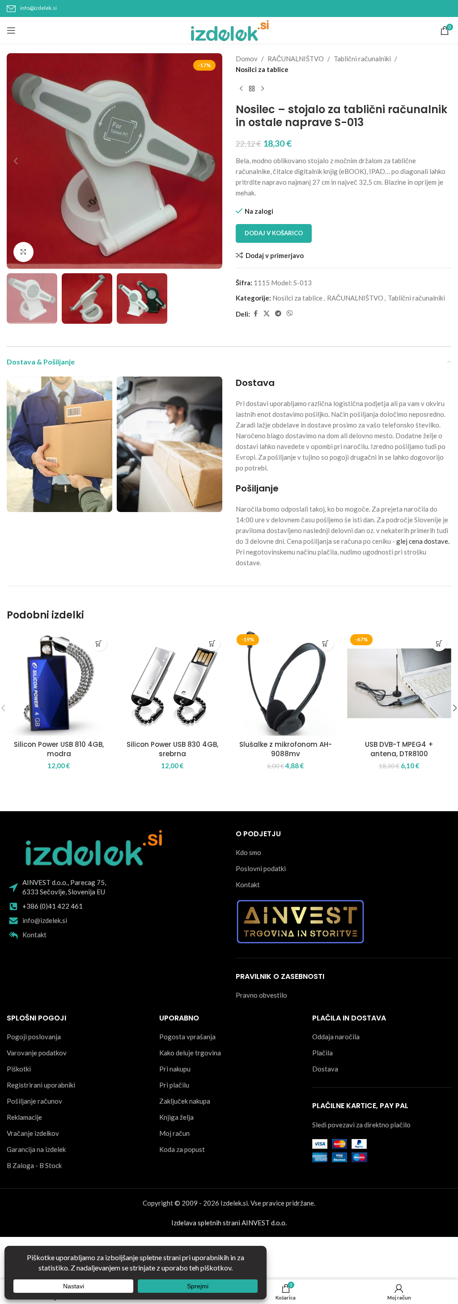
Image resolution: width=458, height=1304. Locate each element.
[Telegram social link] (278, 314)
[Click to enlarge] (23, 252)
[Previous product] (241, 89)
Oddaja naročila (336, 1037)
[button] (16, 161)
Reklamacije (24, 1117)
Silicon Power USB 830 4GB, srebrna (172, 749)
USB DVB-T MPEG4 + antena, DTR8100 (399, 749)
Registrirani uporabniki (41, 1085)
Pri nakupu (175, 1069)
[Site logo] (229, 29)
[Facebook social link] (255, 314)
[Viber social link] (290, 314)
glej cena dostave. (423, 541)
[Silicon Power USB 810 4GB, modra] (59, 683)
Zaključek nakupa (184, 1101)
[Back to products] (251, 89)
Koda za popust (182, 1149)
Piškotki (19, 1069)
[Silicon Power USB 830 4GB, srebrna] (172, 683)
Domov (247, 59)
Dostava (325, 1069)
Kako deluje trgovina (190, 1053)
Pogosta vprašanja (187, 1037)
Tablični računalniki (362, 59)
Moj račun (174, 1133)
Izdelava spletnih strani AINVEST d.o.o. (229, 1223)
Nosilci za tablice (262, 69)
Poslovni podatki (261, 868)
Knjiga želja (176, 1117)
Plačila (322, 1053)
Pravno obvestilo (261, 995)
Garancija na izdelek (36, 1149)
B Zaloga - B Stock (34, 1165)
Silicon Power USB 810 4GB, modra (59, 749)
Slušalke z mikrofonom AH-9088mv (285, 749)
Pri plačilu (174, 1085)
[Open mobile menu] (11, 30)
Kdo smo (248, 852)
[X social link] (266, 314)
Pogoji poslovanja (34, 1037)
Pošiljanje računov (34, 1101)
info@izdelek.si (38, 7)
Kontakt (34, 935)
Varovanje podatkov (37, 1053)
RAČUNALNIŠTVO (295, 59)
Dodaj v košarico (274, 233)
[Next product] (262, 89)
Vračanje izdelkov (33, 1133)
